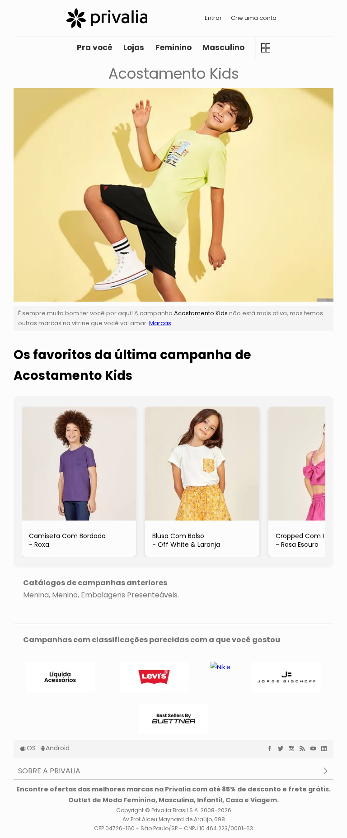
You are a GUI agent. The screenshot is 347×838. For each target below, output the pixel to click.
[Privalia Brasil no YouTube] (315, 748)
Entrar (213, 18)
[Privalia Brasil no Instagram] (293, 748)
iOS (30, 748)
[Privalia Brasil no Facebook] (272, 748)
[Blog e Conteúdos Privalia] (304, 748)
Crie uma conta (254, 18)
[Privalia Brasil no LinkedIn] (326, 748)
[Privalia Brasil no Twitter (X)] (282, 748)
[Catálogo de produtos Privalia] (265, 48)
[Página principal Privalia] (106, 18)
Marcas (160, 323)
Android (58, 748)
